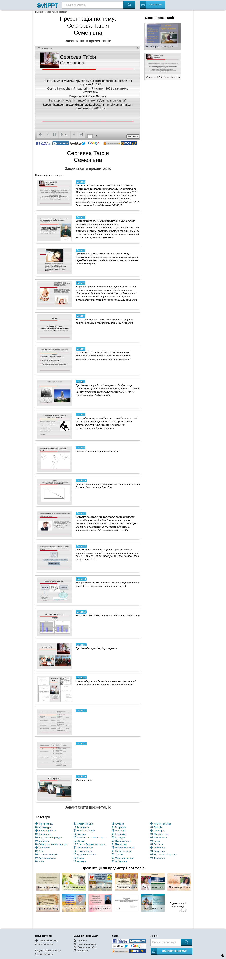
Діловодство (44, 834)
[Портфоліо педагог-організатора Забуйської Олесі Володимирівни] (153, 902)
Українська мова (47, 858)
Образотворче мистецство (52, 844)
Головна (39, 12)
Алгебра (119, 823)
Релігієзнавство (85, 851)
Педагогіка (121, 844)
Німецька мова (123, 841)
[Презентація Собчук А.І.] (47, 902)
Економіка (120, 834)
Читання (81, 861)
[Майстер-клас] (54, 787)
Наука (157, 841)
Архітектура (44, 827)
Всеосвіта (82, 950)
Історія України (85, 823)
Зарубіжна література (50, 837)
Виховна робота (47, 830)
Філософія (159, 858)
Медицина (44, 841)
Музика (81, 841)
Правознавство (85, 847)
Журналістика (161, 834)
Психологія (159, 847)
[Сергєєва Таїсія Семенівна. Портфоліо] (163, 66)
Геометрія (159, 830)
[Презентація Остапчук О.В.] (179, 881)
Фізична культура (124, 858)
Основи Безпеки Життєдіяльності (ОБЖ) (92, 844)
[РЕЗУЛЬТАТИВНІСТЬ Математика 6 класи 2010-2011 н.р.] (54, 623)
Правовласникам (86, 944)
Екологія (81, 834)
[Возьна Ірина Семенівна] (163, 36)
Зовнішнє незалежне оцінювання (92, 837)
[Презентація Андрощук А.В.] (74, 902)
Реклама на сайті (86, 947)
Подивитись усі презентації (177, 905)
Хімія (41, 861)
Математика (160, 837)
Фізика (80, 858)
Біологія (158, 827)
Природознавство (124, 847)
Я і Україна (121, 861)
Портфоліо (44, 847)
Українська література (165, 854)
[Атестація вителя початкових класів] (47, 881)
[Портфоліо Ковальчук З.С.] (100, 902)
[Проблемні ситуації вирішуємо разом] (54, 656)
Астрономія (83, 827)
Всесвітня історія (86, 830)
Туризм (119, 854)
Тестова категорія (48, 854)
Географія (120, 830)
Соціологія (159, 851)
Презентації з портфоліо (57, 12)
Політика (158, 844)
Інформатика (45, 823)
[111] (126, 902)
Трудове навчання (86, 854)
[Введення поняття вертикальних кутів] (54, 458)
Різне (41, 851)
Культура (120, 837)
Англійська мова (162, 823)
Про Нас (82, 940)
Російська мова (123, 851)
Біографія (120, 827)
